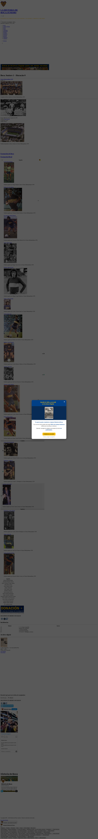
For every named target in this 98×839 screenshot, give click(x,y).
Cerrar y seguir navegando (49, 436)
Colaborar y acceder (49, 434)
